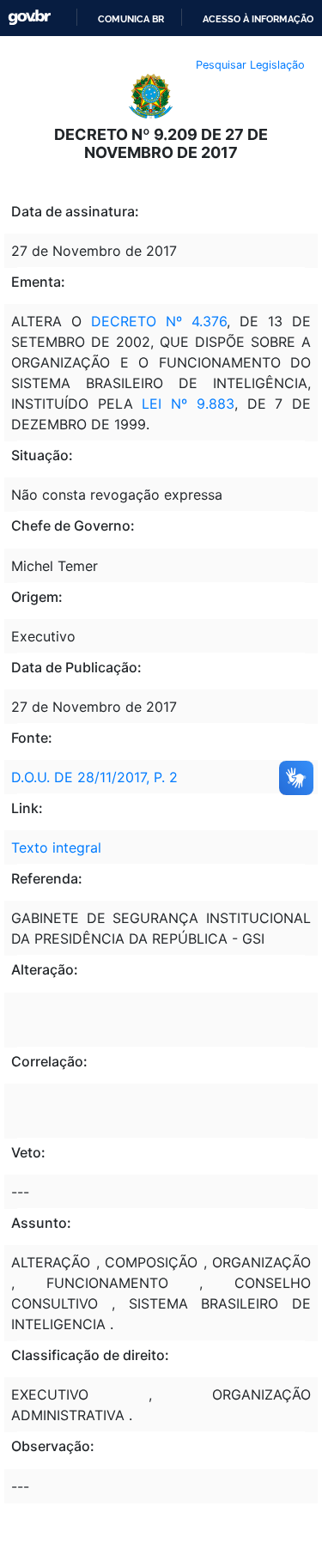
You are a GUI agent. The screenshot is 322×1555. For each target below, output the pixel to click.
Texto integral (56, 847)
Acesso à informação (258, 19)
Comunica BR (131, 19)
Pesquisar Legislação (250, 64)
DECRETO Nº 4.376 (159, 321)
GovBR (29, 17)
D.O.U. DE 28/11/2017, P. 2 (94, 777)
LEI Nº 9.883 (188, 403)
